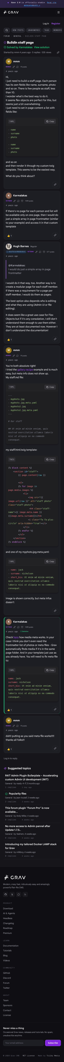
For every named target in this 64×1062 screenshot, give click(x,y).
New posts (18, 30)
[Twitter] (12, 894)
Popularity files (17, 793)
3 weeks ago (28, 802)
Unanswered (34, 30)
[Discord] (18, 894)
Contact (7, 1010)
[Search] (7, 30)
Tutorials (7, 950)
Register (55, 23)
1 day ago (27, 787)
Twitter (6, 987)
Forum (7, 36)
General (17, 36)
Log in (46, 23)
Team (6, 1000)
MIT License (29, 1056)
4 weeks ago (28, 820)
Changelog (8, 923)
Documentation (10, 945)
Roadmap (7, 928)
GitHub (6, 973)
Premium (7, 933)
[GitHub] (5, 894)
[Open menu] (58, 12)
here (16, 637)
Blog (5, 955)
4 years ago (12, 71)
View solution (41, 47)
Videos (6, 960)
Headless (7, 918)
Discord (7, 978)
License (7, 1015)
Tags (46, 30)
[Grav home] (10, 12)
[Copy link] (58, 52)
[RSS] (25, 894)
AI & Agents (9, 913)
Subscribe (53, 1043)
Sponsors (7, 1005)
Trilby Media (53, 1056)
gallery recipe (25, 369)
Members (57, 30)
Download (8, 908)
